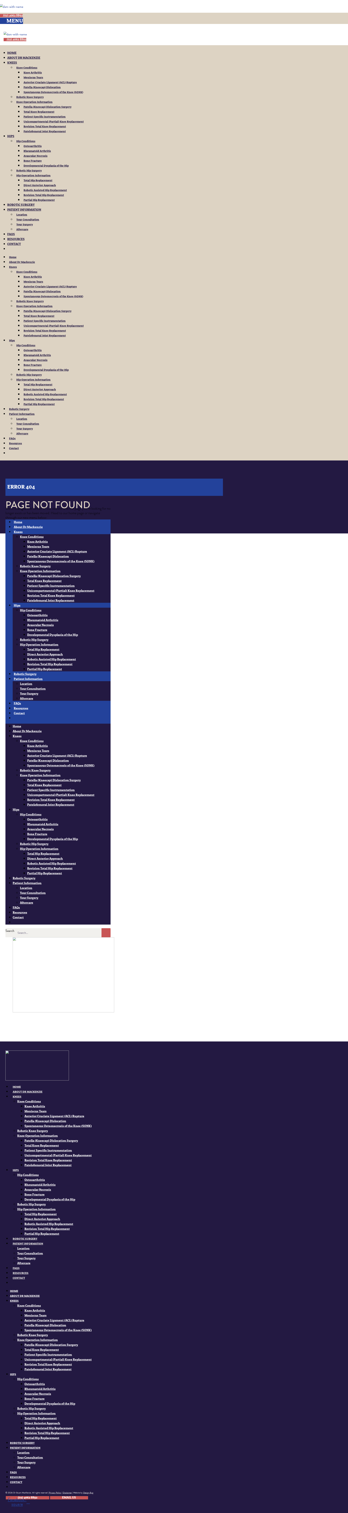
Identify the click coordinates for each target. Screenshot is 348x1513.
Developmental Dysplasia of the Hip (46, 165)
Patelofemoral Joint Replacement (45, 131)
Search (9, 930)
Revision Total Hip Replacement (44, 195)
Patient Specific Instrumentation (45, 116)
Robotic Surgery (21, 205)
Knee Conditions (26, 67)
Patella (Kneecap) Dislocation (42, 87)
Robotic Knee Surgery (30, 97)
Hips (10, 136)
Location (21, 214)
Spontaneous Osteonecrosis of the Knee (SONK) (53, 92)
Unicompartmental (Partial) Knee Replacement (54, 121)
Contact (14, 244)
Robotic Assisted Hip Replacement (45, 190)
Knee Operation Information (34, 102)
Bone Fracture (33, 161)
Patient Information (24, 210)
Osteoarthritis (33, 146)
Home (11, 53)
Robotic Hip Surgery (29, 170)
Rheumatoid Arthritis (37, 151)
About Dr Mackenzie (23, 58)
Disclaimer (67, 1492)
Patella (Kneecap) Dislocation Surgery (47, 107)
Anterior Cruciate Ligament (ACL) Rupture (50, 82)
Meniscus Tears (33, 77)
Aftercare (22, 229)
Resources (16, 239)
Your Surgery (24, 224)
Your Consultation (27, 219)
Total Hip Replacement (38, 180)
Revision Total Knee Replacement (45, 126)
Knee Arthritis (33, 72)
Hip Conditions (25, 141)
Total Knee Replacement (39, 112)
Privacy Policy (55, 1492)
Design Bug (88, 1492)
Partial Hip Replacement (39, 200)
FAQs (11, 234)
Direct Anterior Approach (40, 185)
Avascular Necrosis (35, 156)
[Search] (106, 932)
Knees (12, 63)
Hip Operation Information (33, 175)
